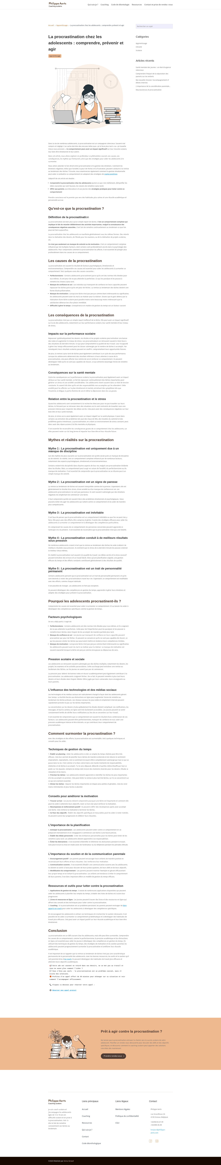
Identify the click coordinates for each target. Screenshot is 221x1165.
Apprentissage (54, 56)
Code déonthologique (91, 1143)
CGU (117, 1123)
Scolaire (139, 50)
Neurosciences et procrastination (148, 90)
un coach (67, 959)
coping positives (110, 174)
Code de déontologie (120, 5)
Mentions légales (122, 1109)
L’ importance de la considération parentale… (153, 86)
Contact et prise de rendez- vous (158, 5)
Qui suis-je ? (93, 5)
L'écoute (139, 47)
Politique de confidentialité (127, 1116)
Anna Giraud (69, 1161)
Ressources (137, 5)
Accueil (85, 1109)
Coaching (105, 5)
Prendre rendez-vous (113, 1056)
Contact (85, 1136)
